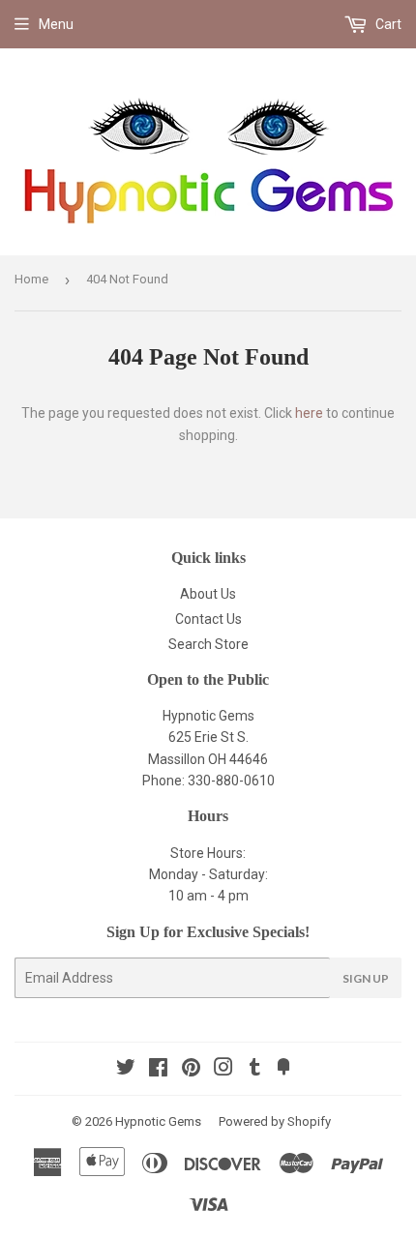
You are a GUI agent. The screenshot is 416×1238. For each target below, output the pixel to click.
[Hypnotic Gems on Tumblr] (255, 1069)
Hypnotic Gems (158, 1121)
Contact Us (208, 619)
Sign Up (365, 978)
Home (31, 279)
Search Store (208, 644)
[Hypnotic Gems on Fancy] (283, 1069)
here (309, 413)
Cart (386, 24)
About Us (208, 594)
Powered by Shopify (275, 1121)
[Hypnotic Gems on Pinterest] (191, 1069)
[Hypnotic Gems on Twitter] (125, 1069)
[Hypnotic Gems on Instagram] (223, 1069)
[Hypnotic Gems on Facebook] (158, 1069)
